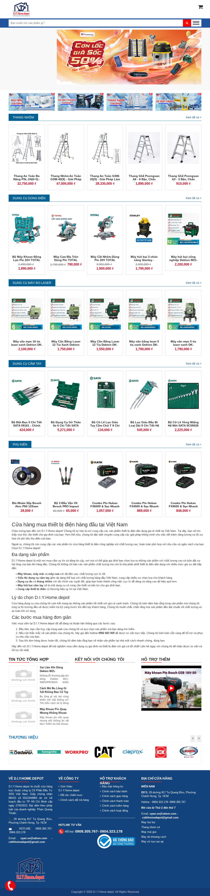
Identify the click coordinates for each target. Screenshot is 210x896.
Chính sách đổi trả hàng (74, 799)
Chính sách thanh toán (115, 801)
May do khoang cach (153, 836)
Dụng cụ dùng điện (29, 198)
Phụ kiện (20, 444)
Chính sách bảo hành (114, 791)
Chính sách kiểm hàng (115, 805)
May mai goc (149, 831)
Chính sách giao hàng (115, 796)
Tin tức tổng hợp (29, 659)
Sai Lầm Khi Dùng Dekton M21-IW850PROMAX (51, 671)
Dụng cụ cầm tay (27, 363)
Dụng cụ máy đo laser (32, 283)
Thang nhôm (23, 117)
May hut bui (148, 822)
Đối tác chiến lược (71, 795)
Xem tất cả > (193, 117)
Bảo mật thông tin (112, 786)
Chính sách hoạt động (115, 810)
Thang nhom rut (150, 827)
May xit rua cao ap (152, 841)
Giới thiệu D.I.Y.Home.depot (68, 788)
